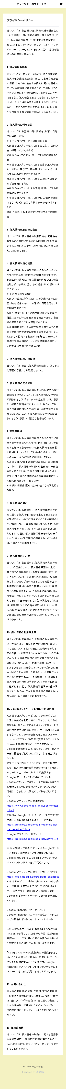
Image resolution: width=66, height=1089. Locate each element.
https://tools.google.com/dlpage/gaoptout (33, 876)
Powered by (29, 1072)
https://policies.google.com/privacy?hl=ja (32, 838)
